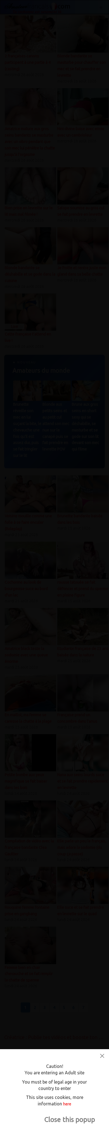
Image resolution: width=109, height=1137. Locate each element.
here (67, 1104)
